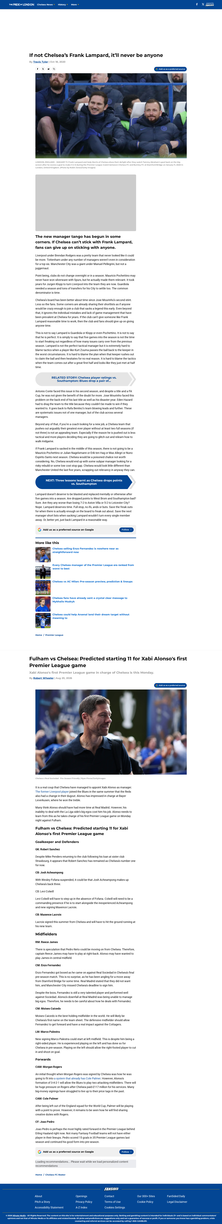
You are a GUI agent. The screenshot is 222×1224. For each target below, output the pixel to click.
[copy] (54, 69)
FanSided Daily (176, 1196)
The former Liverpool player (52, 791)
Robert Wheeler (43, 678)
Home (38, 635)
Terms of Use (113, 1201)
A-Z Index (81, 1207)
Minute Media (19, 1215)
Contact (109, 1196)
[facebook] (197, 4)
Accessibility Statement (49, 1207)
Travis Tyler (40, 61)
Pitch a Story (42, 1201)
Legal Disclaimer (177, 1201)
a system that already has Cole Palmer (77, 1078)
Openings (81, 1196)
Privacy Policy (84, 1201)
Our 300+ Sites (146, 1196)
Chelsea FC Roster (55, 1174)
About (38, 1196)
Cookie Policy (145, 1201)
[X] (203, 4)
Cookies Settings (115, 1207)
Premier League (54, 635)
